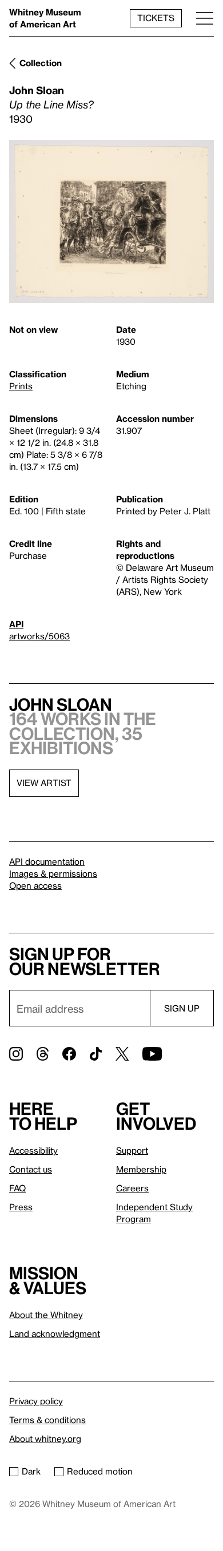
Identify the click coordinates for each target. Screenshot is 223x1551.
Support (132, 1150)
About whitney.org (45, 1438)
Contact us (30, 1169)
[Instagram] (16, 1053)
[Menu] (205, 18)
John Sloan (36, 90)
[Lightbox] (111, 221)
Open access (35, 885)
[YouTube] (152, 1053)
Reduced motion (100, 1471)
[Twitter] (122, 1053)
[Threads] (42, 1053)
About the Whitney (46, 1315)
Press (21, 1207)
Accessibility (33, 1150)
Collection (40, 63)
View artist (44, 782)
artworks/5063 (39, 636)
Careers (132, 1188)
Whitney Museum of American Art (45, 18)
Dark (31, 1471)
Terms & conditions (47, 1420)
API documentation (47, 861)
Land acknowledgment (54, 1333)
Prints (21, 386)
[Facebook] (69, 1053)
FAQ (17, 1188)
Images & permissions (53, 873)
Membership (141, 1169)
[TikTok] (96, 1053)
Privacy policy (36, 1401)
